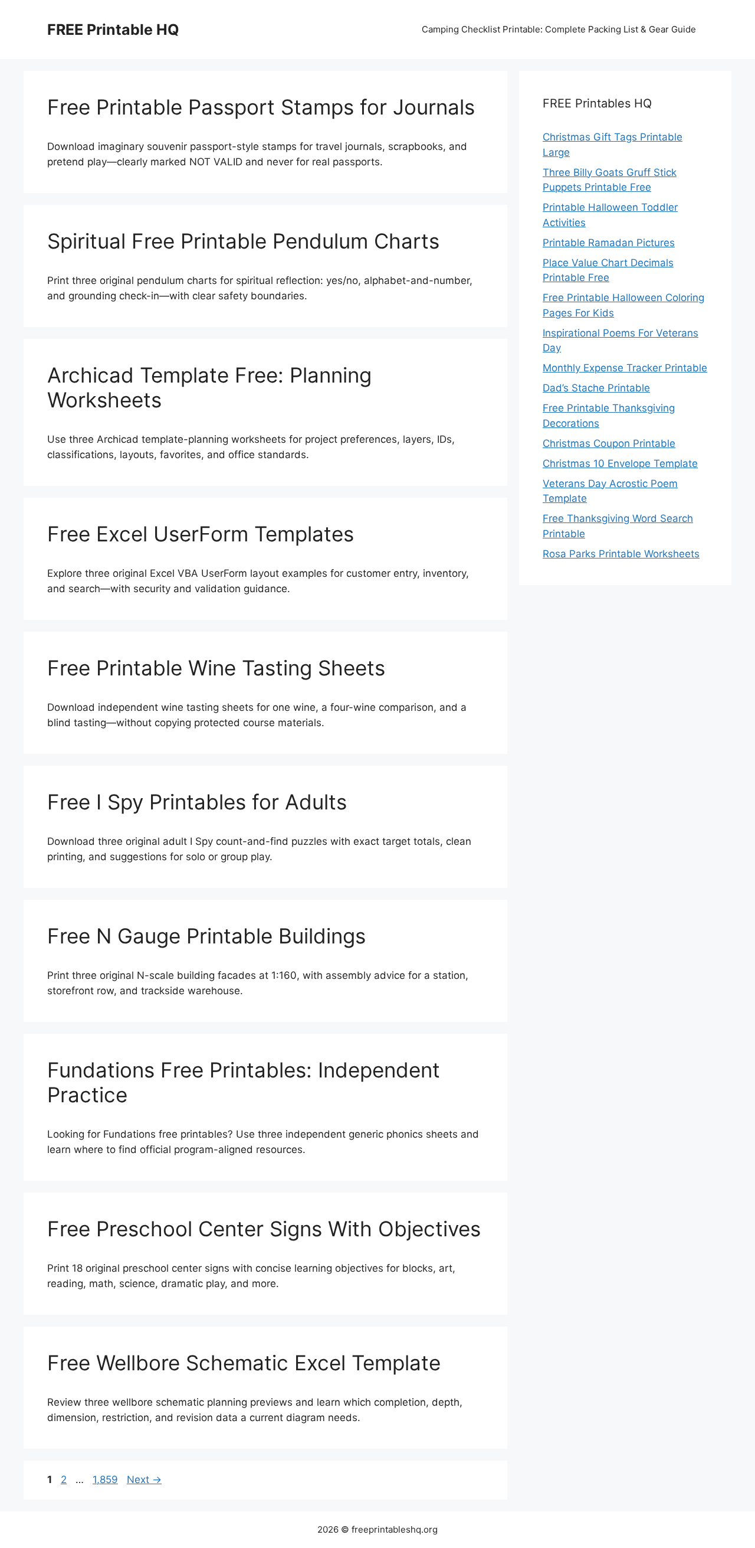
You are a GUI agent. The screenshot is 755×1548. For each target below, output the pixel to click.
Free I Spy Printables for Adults (197, 801)
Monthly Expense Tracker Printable (625, 368)
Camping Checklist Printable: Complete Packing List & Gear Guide (559, 29)
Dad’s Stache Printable (596, 388)
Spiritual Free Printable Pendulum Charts (243, 240)
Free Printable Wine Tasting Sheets (216, 667)
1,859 (105, 1479)
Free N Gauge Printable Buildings (206, 935)
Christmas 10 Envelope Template (620, 463)
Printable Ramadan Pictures (609, 243)
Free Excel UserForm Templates (200, 533)
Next (144, 1479)
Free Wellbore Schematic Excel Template (244, 1362)
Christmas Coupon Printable (609, 443)
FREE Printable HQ (113, 29)
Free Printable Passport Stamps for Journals (261, 106)
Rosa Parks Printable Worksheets (621, 554)
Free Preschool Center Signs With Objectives (264, 1228)
